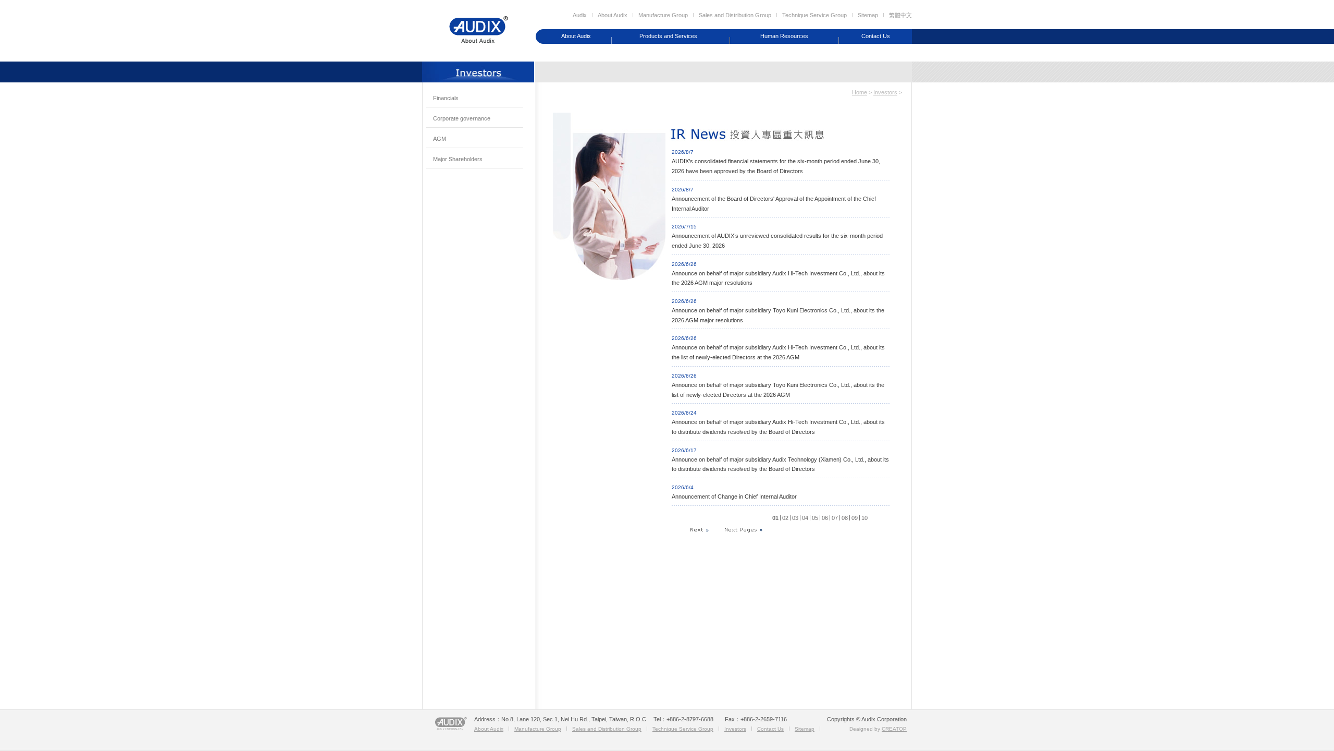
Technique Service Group (814, 15)
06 (825, 518)
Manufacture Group (663, 15)
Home (859, 92)
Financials (446, 98)
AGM (439, 139)
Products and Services (668, 36)
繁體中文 (900, 15)
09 (854, 518)
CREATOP (894, 729)
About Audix (612, 15)
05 (815, 518)
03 (795, 518)
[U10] (743, 527)
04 (805, 518)
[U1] (704, 527)
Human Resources (784, 36)
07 (835, 518)
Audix (580, 15)
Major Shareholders (458, 159)
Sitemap (868, 15)
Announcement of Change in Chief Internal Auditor (734, 496)
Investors (885, 92)
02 (785, 518)
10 (864, 518)
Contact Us (875, 36)
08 (845, 518)
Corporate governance (461, 118)
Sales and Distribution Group (735, 15)
